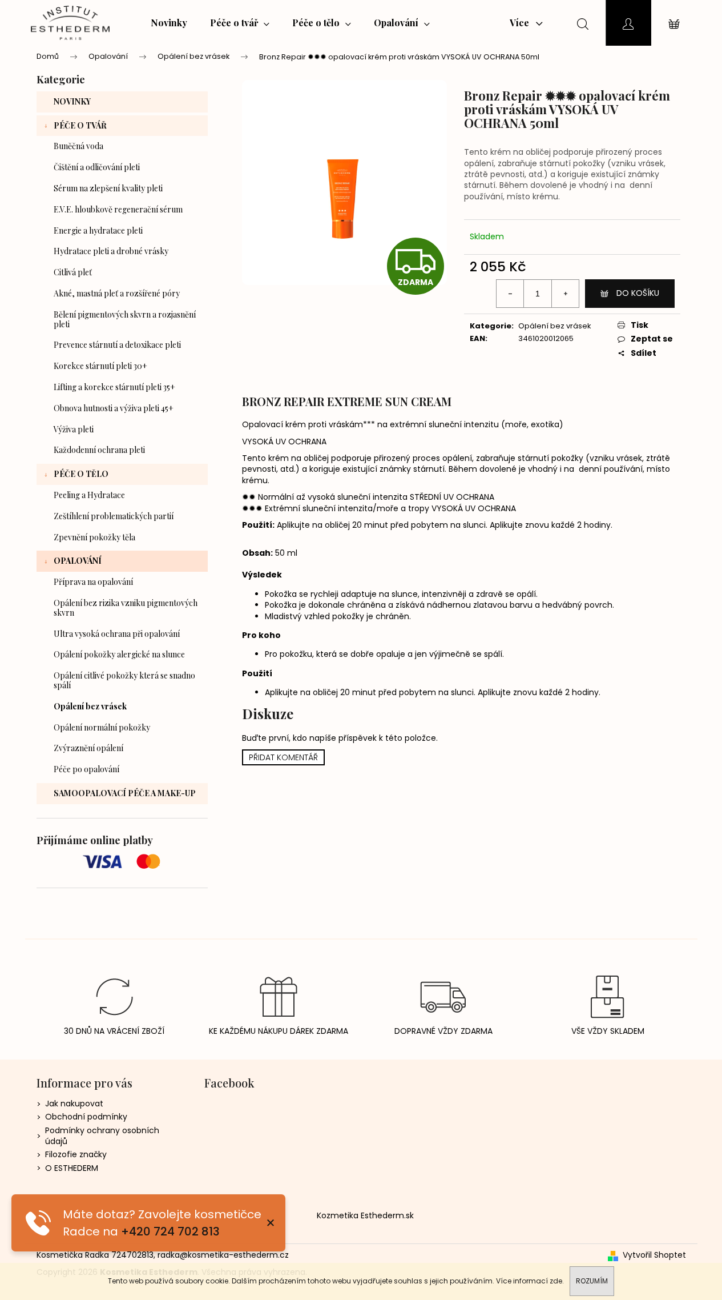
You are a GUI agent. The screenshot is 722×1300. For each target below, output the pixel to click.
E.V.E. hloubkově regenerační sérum (118, 209)
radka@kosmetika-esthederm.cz (223, 1255)
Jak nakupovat (74, 1103)
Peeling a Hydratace (89, 494)
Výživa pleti (74, 429)
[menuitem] (169, 23)
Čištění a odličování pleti (97, 167)
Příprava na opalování (93, 581)
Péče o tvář (80, 125)
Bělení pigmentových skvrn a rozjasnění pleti (125, 319)
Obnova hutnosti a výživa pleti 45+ (114, 408)
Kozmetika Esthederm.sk (365, 1215)
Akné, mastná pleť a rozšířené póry (117, 293)
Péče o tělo (81, 473)
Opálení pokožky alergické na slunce (119, 654)
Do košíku (637, 293)
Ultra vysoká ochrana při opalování (117, 633)
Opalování (78, 560)
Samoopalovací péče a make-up (125, 793)
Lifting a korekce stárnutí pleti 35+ (114, 387)
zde (556, 1281)
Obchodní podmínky (86, 1116)
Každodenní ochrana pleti (99, 449)
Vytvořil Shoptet (654, 1255)
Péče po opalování (86, 769)
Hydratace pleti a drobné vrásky (111, 251)
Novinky (72, 101)
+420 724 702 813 (170, 1231)
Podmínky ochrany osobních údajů (102, 1136)
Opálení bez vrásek (90, 706)
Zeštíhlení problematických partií (114, 516)
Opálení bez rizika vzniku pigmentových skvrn (125, 607)
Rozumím (592, 1281)
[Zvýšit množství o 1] (565, 293)
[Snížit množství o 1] (510, 293)
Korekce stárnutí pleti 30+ (100, 365)
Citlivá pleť (73, 272)
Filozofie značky (76, 1154)
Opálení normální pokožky (102, 727)
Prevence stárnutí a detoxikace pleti (117, 344)
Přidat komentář (283, 757)
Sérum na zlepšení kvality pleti (108, 188)
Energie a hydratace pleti (98, 230)
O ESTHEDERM (71, 1168)
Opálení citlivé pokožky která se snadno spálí (124, 680)
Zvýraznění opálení (88, 748)
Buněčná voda (78, 146)
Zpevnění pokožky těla (94, 537)
